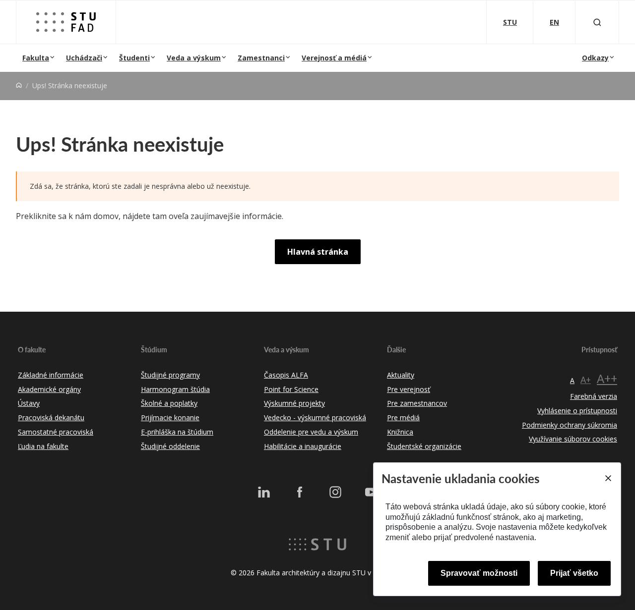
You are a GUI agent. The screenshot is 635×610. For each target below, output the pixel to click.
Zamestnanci (261, 57)
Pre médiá (403, 417)
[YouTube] (371, 492)
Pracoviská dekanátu (51, 417)
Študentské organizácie (424, 446)
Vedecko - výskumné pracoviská (315, 417)
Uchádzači (84, 57)
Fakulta (35, 57)
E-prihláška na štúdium (177, 432)
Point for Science (291, 389)
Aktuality (400, 375)
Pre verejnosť (408, 389)
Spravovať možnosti (479, 573)
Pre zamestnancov (417, 403)
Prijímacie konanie (170, 417)
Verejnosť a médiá (334, 57)
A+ (585, 380)
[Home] (19, 85)
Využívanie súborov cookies (573, 439)
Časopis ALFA (286, 375)
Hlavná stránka (317, 251)
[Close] (608, 478)
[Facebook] (299, 492)
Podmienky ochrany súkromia (569, 425)
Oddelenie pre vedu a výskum (311, 432)
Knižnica (400, 432)
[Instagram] (335, 492)
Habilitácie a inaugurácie (302, 446)
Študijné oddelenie (170, 446)
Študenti (134, 57)
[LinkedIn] (264, 492)
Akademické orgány (49, 389)
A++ (607, 378)
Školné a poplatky (169, 403)
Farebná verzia (593, 396)
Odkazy (595, 57)
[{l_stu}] (317, 543)
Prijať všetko (574, 573)
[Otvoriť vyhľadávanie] (597, 22)
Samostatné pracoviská (55, 432)
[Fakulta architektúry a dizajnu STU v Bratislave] (66, 22)
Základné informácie (50, 375)
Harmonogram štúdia (175, 389)
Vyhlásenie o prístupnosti (577, 410)
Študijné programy (170, 375)
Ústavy (29, 403)
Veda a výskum (194, 57)
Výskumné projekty (294, 403)
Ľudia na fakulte (43, 446)
